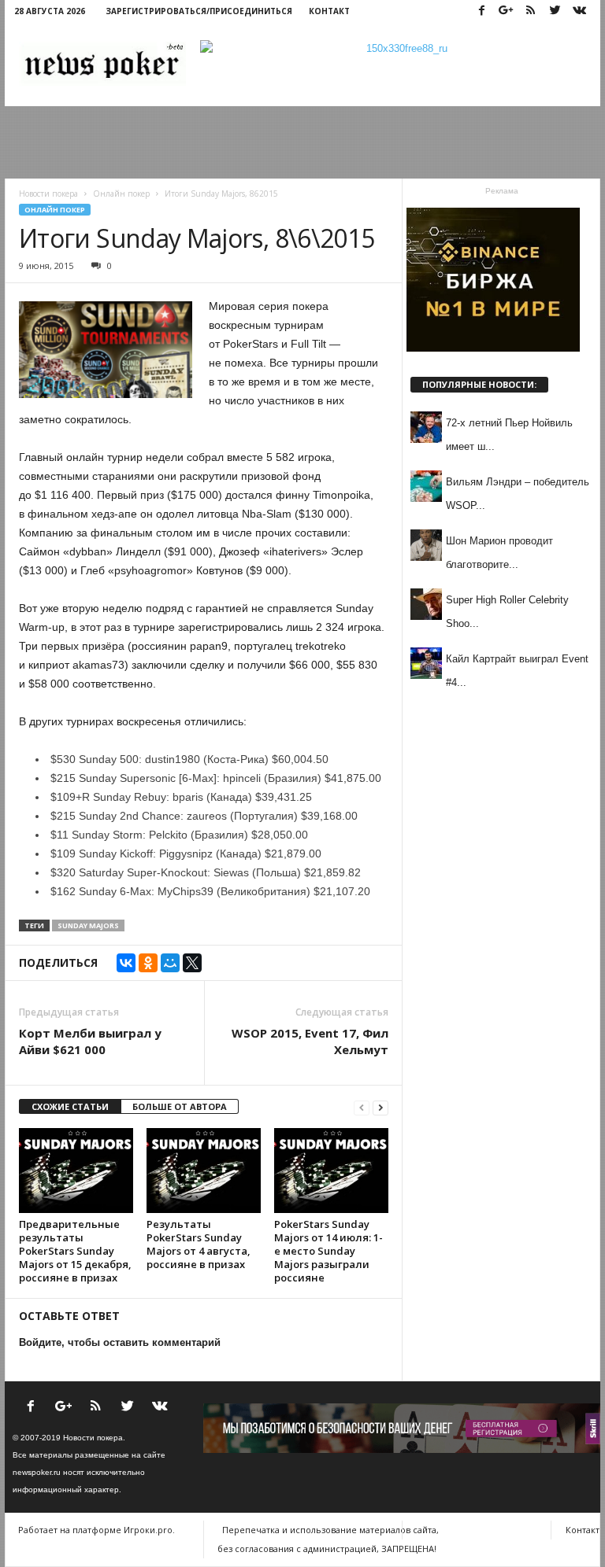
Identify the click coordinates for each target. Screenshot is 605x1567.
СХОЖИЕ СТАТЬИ (70, 1106)
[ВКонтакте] (126, 962)
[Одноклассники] (148, 962)
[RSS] (530, 11)
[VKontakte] (579, 11)
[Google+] (505, 11)
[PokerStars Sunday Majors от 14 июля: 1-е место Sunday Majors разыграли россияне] (331, 1170)
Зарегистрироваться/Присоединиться (199, 11)
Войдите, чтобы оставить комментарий (120, 1342)
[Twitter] (554, 11)
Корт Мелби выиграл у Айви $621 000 (90, 1041)
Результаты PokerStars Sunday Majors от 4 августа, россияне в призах (199, 1244)
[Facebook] (481, 11)
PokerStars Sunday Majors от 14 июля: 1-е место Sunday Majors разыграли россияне (328, 1251)
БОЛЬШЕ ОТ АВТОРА (179, 1106)
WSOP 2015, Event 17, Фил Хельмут (310, 1041)
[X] (192, 962)
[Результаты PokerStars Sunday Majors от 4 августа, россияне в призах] (204, 1170)
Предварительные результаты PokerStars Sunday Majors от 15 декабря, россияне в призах (75, 1251)
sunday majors (88, 925)
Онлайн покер (54, 210)
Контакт (329, 11)
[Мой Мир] (170, 962)
